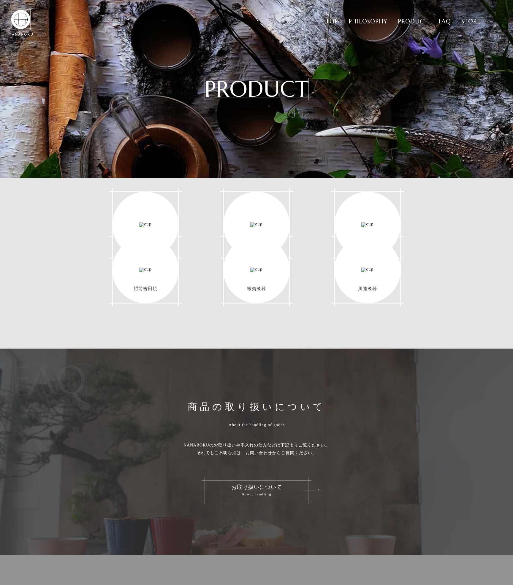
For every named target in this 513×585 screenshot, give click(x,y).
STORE (470, 21)
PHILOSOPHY (368, 21)
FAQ (444, 21)
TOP (332, 21)
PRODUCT (413, 21)
